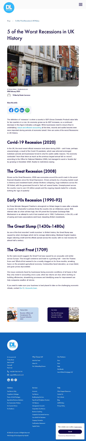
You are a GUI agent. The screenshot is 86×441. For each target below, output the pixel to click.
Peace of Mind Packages (13, 397)
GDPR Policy (60, 403)
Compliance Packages (13, 394)
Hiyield (26, 435)
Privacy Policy (61, 406)
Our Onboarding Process (38, 366)
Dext (58, 363)
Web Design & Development (15, 435)
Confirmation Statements (38, 423)
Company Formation (37, 420)
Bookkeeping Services (38, 397)
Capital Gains (36, 426)
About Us (34, 363)
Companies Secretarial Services (40, 414)
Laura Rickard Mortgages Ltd (65, 372)
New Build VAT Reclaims (38, 417)
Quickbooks (60, 369)
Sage (58, 366)
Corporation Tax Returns (38, 409)
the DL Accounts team (28, 288)
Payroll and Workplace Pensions (40, 400)
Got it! (70, 432)
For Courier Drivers (12, 406)
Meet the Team (36, 360)
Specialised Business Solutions (15, 400)
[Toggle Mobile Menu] (80, 4)
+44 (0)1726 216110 (16, 371)
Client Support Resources (64, 391)
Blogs (8, 21)
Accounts (34, 391)
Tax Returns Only (11, 391)
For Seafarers (10, 409)
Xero (58, 360)
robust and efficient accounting (29, 127)
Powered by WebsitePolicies (66, 436)
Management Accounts (38, 406)
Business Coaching (37, 412)
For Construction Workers (14, 403)
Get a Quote (60, 397)
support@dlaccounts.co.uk (17, 375)
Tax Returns (35, 394)
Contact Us (60, 394)
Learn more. (78, 427)
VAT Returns (35, 403)
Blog (58, 400)
